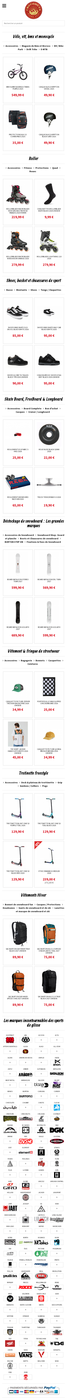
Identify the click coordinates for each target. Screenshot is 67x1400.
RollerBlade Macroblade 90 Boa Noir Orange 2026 (17, 257)
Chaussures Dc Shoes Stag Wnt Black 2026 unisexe (49, 376)
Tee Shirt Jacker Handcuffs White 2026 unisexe (18, 751)
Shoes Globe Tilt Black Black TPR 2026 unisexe (17, 376)
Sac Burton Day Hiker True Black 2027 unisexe (18, 950)
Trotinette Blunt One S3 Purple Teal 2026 (17, 824)
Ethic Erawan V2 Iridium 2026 (49, 872)
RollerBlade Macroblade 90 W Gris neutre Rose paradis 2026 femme (17, 211)
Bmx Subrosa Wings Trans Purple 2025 (17, 88)
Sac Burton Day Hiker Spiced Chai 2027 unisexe (18, 997)
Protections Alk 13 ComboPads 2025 (18, 135)
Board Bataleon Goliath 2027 (18, 628)
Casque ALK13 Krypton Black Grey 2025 (49, 135)
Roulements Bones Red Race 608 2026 (17, 498)
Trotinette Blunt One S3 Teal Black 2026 (49, 824)
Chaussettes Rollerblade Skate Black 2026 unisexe (49, 210)
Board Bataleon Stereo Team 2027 (18, 580)
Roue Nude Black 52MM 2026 (49, 450)
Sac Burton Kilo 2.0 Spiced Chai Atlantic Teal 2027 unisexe (49, 951)
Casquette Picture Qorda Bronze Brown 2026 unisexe (49, 751)
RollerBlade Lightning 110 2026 (49, 257)
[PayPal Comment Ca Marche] (33, 1390)
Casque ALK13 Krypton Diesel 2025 (49, 88)
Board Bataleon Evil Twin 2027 (49, 580)
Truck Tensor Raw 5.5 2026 (49, 497)
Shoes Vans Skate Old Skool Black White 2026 (18, 328)
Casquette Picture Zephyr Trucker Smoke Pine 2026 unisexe (18, 703)
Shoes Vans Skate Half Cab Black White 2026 (49, 328)
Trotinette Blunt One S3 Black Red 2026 (17, 872)
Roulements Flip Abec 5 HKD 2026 (17, 450)
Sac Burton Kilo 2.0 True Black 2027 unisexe (49, 997)
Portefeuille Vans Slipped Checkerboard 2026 (49, 702)
